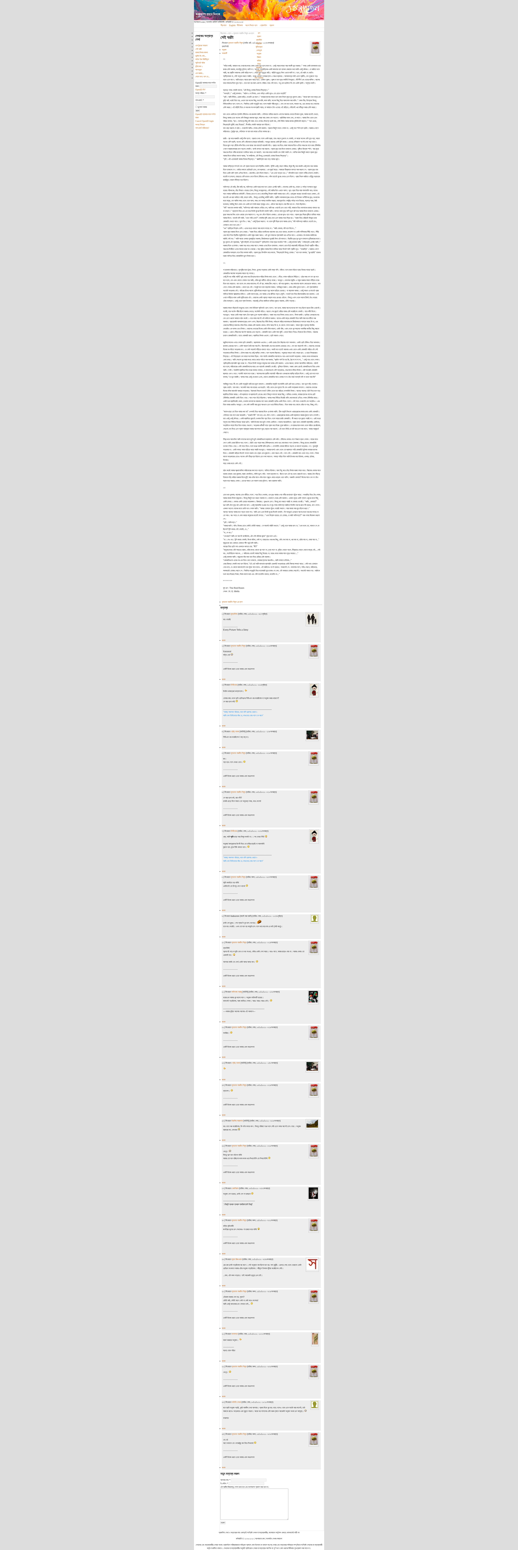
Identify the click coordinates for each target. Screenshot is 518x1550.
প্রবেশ (272, 25)
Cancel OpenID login (204, 121)
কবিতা (259, 60)
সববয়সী (224, 53)
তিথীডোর (234, 685)
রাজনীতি (259, 40)
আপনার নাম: (225, 1480)
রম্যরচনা (259, 67)
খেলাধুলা (259, 50)
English (232, 25)
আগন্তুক (198, 70)
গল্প (259, 33)
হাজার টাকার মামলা (201, 52)
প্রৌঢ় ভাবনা (235, 731)
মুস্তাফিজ (234, 614)
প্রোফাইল (263, 25)
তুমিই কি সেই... (200, 56)
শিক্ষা (259, 64)
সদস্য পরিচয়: (200, 93)
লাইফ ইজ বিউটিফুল (202, 59)
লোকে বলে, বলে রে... (202, 76)
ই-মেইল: (224, 1483)
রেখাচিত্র (259, 71)
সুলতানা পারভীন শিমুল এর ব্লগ (243, 33)
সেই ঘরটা (198, 49)
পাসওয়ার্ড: (199, 100)
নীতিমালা (240, 25)
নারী (259, 74)
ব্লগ (229, 33)
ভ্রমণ (259, 36)
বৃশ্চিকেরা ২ (199, 66)
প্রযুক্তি (259, 43)
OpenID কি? (200, 89)
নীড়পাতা (223, 33)
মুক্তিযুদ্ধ (259, 47)
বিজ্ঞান (259, 57)
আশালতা (235, 1334)
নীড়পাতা (223, 25)
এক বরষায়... (199, 73)
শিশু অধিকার (259, 78)
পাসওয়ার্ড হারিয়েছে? (202, 128)
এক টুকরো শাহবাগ (201, 45)
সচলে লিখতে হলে (251, 25)
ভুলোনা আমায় (202, 107)
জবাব (223, 640)
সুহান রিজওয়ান (237, 1259)
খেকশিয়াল (235, 1188)
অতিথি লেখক (236, 1402)
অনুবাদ (259, 53)
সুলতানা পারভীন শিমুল (235, 43)
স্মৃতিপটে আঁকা (200, 63)
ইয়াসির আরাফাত (237, 1121)
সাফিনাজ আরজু (237, 992)
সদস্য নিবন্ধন (200, 124)
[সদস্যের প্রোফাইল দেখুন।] (315, 53)
